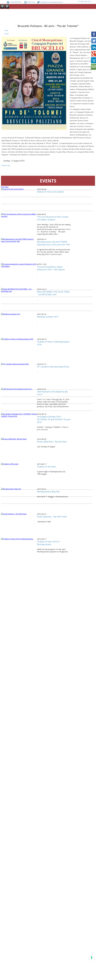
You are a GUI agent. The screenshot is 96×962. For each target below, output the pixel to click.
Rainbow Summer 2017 (47, 316)
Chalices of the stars (46, 466)
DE (85, 1)
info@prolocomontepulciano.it (51, 2)
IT (79, 1)
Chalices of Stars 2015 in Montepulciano (48, 543)
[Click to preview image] (34, 129)
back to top (6, 165)
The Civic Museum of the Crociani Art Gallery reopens (52, 218)
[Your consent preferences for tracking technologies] (91, 957)
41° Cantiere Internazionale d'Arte (53, 366)
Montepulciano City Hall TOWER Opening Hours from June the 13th (53, 243)
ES (89, 1)
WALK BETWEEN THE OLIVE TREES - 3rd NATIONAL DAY (53, 293)
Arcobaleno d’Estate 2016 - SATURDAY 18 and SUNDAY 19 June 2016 (53, 419)
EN (82, 1)
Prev (2, 187)
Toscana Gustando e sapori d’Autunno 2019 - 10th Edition (51, 268)
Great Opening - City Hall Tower (52, 516)
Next (6, 187)
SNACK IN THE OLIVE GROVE (50, 191)
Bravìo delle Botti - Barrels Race (52, 441)
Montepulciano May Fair (48, 491)
